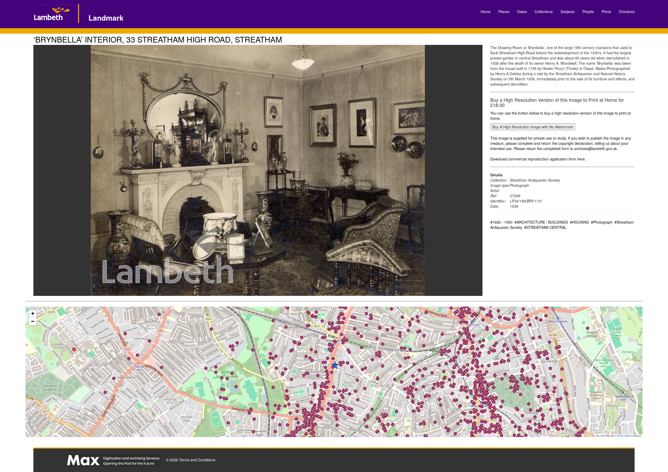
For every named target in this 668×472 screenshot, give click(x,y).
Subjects (567, 11)
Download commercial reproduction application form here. (538, 159)
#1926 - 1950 (501, 222)
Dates (522, 11)
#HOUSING (579, 222)
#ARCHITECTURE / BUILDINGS (541, 222)
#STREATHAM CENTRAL (545, 227)
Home (486, 11)
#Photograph (601, 222)
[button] (475, 427)
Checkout (627, 11)
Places (503, 11)
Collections (544, 11)
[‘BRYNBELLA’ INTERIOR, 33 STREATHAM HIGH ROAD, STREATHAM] (257, 170)
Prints (606, 11)
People (588, 11)
